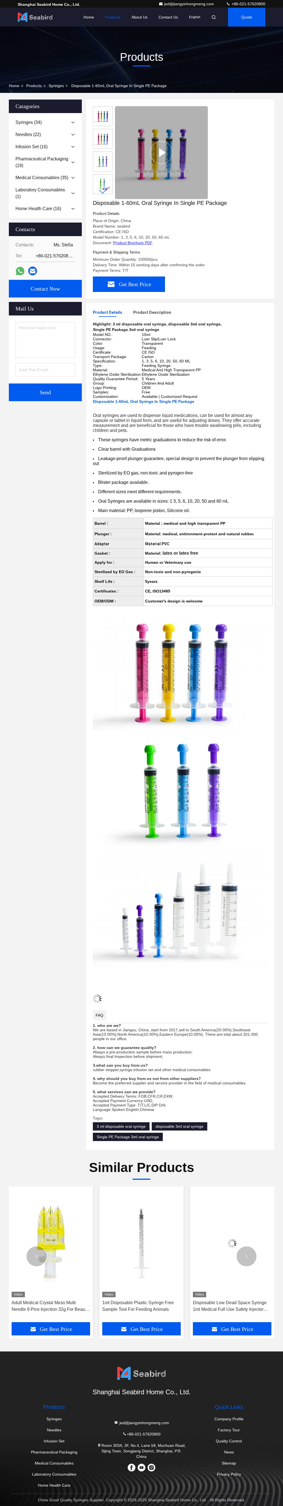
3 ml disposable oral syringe (121, 1126)
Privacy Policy (229, 1474)
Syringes (56, 85)
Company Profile (228, 1419)
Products (112, 17)
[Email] (32, 271)
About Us (140, 17)
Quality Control (229, 1441)
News (229, 1452)
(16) (31, 146)
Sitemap (229, 1463)
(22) (28, 134)
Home (88, 17)
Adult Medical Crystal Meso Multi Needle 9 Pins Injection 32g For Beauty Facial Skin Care (50, 1306)
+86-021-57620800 (247, 4)
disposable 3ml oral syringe (179, 1126)
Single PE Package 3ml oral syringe (128, 1137)
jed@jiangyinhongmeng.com (189, 4)
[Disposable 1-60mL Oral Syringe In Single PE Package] (161, 152)
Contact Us (168, 17)
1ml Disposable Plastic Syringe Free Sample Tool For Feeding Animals (138, 1306)
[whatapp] (20, 271)
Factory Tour (229, 1430)
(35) (41, 177)
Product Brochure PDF (133, 243)
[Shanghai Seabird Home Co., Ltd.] (35, 17)
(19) (41, 162)
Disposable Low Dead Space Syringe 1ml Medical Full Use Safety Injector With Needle (230, 1306)
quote (246, 17)
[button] (103, 191)
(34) (28, 122)
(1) (40, 193)
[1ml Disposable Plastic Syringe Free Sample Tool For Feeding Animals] (141, 1243)
